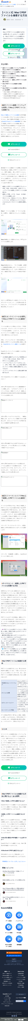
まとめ (4, 86)
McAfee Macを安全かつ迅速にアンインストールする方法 (13, 872)
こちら (22, 964)
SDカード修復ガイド (7, 973)
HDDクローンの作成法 (7, 983)
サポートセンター (7, 1001)
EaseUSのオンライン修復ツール (12, 344)
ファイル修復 (12, 4)
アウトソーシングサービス (7, 1003)
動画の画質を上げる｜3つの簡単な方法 (14, 880)
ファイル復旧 (21, 975)
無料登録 (14, 961)
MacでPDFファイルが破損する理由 (12, 83)
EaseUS (6, 2)
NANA (12, 19)
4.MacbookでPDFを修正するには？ (12, 98)
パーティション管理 (21, 977)
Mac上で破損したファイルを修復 (10, 115)
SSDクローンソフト (7, 985)
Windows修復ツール (7, 975)
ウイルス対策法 (7, 979)
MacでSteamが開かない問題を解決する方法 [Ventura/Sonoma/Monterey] (13, 889)
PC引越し (21, 981)
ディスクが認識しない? (7, 977)
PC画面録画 (20, 985)
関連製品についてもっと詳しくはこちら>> (14, 861)
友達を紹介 (7, 1005)
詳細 (15, 1019)
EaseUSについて (7, 994)
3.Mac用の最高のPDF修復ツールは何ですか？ (14, 96)
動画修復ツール (7, 981)
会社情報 (7, 996)
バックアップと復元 (21, 979)
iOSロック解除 (21, 987)
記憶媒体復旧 (21, 973)
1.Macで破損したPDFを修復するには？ (12, 92)
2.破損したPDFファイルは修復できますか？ (13, 94)
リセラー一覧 (7, 999)
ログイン (19, 963)
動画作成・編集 (20, 983)
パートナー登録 (7, 998)
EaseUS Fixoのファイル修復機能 (11, 121)
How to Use (5, 4)
